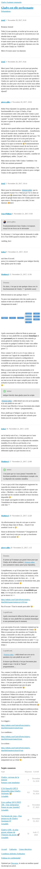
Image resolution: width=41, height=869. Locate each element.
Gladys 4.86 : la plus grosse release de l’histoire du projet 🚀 (10, 832)
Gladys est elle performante (17, 7)
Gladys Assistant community (11, 2)
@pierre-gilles (27, 190)
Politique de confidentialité (10, 858)
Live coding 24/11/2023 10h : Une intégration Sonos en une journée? (11, 804)
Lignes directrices (25, 849)
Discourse (14, 863)
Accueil (4, 849)
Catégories (13, 849)
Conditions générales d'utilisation (13, 854)
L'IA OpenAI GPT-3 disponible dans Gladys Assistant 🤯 (10, 791)
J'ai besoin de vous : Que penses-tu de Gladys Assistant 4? (11, 818)
